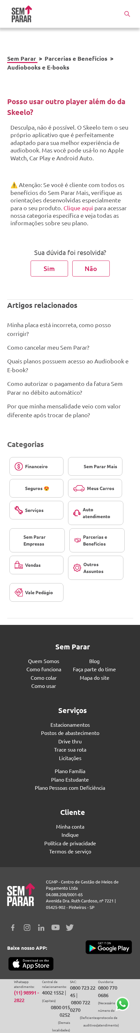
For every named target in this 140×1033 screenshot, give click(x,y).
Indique (70, 834)
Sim (49, 268)
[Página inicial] (21, 14)
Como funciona (43, 669)
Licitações (70, 758)
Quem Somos (43, 661)
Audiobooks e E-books (38, 67)
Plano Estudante (70, 779)
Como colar (44, 677)
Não (91, 268)
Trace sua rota (70, 749)
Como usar (43, 685)
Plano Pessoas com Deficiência (70, 787)
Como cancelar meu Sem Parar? (48, 347)
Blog (94, 661)
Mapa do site (94, 677)
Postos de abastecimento (70, 732)
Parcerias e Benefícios (76, 58)
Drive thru (70, 741)
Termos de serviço (70, 851)
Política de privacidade (70, 843)
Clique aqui (78, 207)
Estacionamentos (70, 724)
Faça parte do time (94, 669)
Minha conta (70, 826)
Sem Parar (21, 58)
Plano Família (70, 771)
